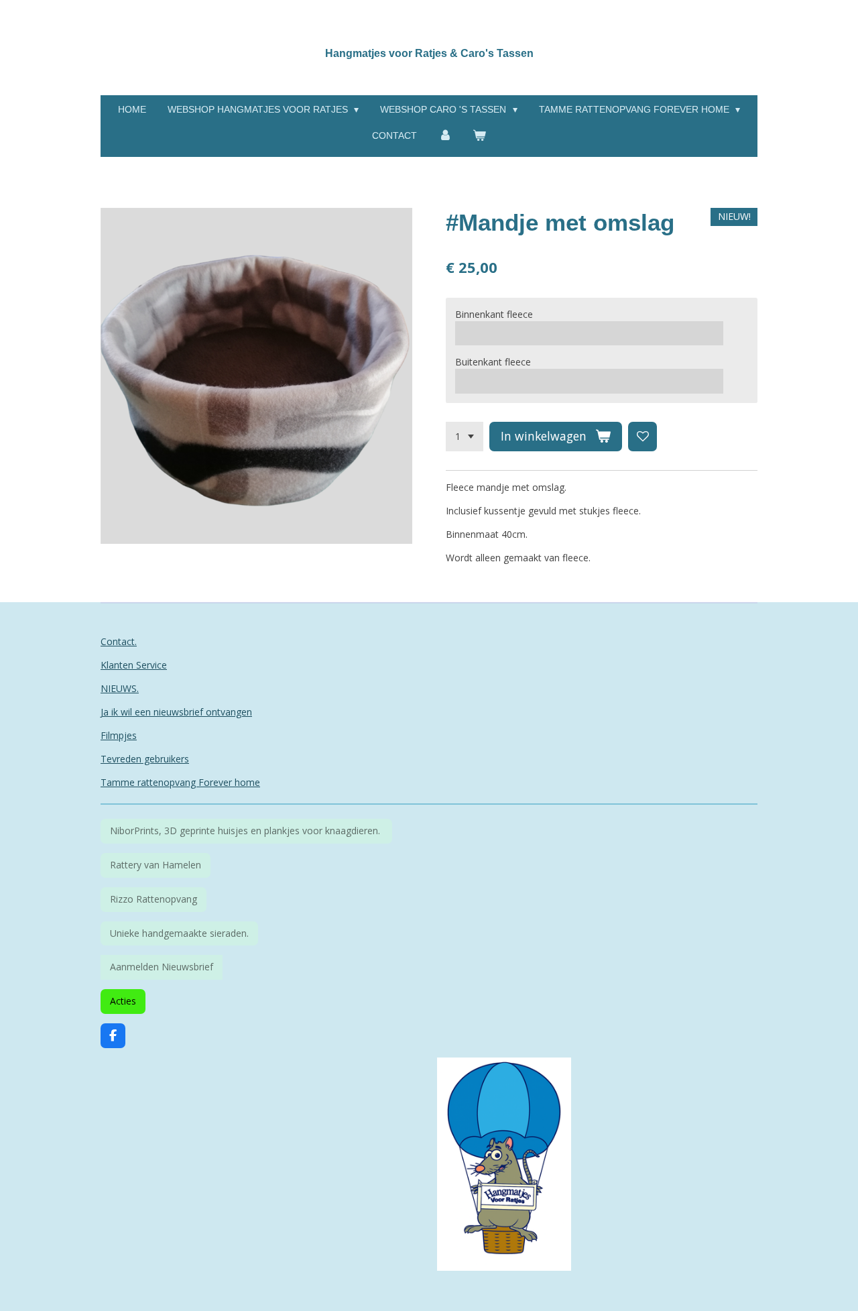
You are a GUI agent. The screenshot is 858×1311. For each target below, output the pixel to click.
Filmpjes (119, 735)
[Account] (445, 136)
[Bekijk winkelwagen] (480, 136)
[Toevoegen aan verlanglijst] (643, 436)
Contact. (119, 641)
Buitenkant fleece (493, 361)
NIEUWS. (120, 688)
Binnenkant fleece (494, 314)
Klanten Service (134, 665)
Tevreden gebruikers (145, 758)
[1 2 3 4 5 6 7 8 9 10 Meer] (464, 436)
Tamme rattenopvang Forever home (180, 782)
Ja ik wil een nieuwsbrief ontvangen (176, 711)
